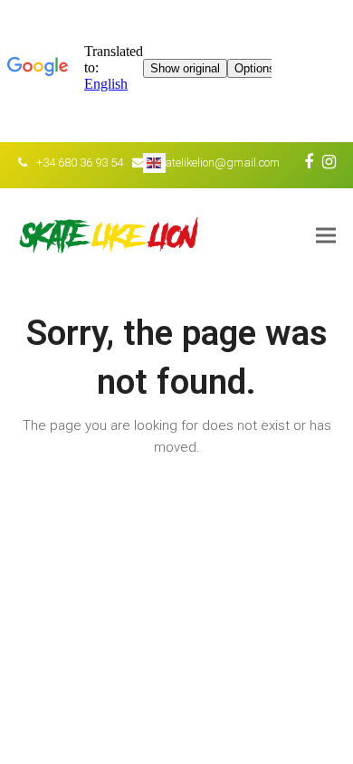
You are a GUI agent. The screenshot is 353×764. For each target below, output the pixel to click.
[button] (326, 235)
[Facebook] (308, 162)
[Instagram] (329, 162)
